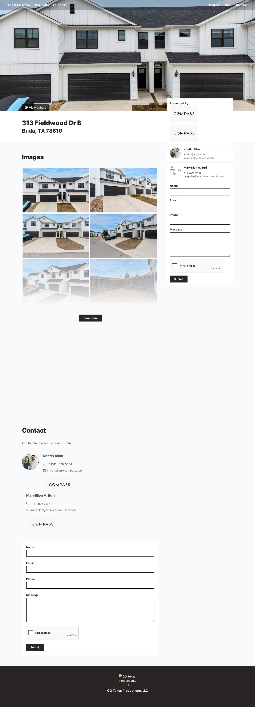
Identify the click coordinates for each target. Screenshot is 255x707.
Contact (241, 5)
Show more (90, 318)
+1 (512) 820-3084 (195, 154)
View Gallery (37, 107)
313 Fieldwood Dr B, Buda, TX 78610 (36, 5)
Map (227, 5)
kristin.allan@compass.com (199, 157)
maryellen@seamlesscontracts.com (204, 176)
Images (214, 5)
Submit (178, 279)
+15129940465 (193, 172)
